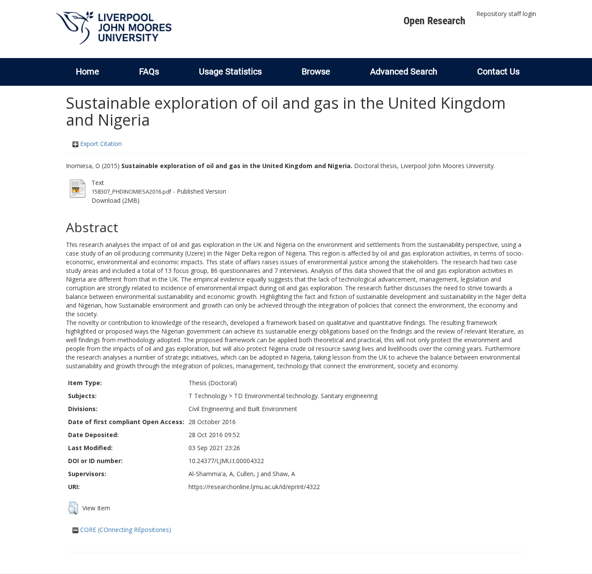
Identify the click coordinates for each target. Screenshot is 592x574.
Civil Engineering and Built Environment (243, 409)
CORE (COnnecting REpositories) (124, 529)
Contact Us (498, 71)
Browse (316, 71)
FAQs (149, 71)
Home (87, 71)
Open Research (434, 21)
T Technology (208, 396)
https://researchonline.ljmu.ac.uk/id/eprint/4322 (254, 487)
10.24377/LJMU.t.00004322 (226, 461)
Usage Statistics (230, 71)
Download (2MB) (115, 200)
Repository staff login (506, 14)
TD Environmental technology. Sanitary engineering (305, 396)
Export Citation (100, 143)
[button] (73, 508)
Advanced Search (403, 71)
